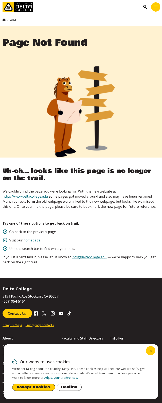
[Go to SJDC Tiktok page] (69, 313)
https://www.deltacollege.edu (25, 196)
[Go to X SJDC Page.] (44, 313)
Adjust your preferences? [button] (61, 378)
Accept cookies (34, 387)
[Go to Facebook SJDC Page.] (36, 313)
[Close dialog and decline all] (150, 350)
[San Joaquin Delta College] (72, 7)
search (145, 6)
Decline (69, 387)
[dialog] (81, 371)
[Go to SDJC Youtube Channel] (61, 313)
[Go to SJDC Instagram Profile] (53, 313)
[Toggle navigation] (155, 7)
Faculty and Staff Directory (82, 338)
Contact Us (17, 313)
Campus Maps (12, 325)
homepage (31, 240)
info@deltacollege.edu (89, 257)
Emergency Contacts (40, 325)
